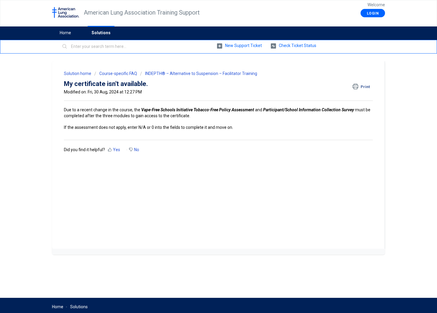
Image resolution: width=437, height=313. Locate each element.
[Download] (207, 78)
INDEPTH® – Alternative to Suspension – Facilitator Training (201, 73)
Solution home (78, 73)
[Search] (65, 47)
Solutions (101, 32)
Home (65, 32)
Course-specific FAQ (118, 73)
